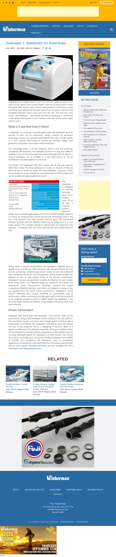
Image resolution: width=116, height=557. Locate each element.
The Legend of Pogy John (93, 128)
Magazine (69, 26)
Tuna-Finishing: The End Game (95, 131)
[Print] (50, 48)
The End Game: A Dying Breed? (95, 120)
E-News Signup (44, 2)
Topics (80, 26)
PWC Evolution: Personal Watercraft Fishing (93, 141)
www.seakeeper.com (32, 348)
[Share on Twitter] (46, 48)
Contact (56, 2)
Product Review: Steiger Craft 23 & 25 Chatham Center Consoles (44, 386)
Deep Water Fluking (91, 150)
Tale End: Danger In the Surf (94, 169)
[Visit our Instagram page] (9, 3)
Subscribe (55, 490)
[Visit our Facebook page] (3, 3)
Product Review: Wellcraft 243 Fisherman (71, 385)
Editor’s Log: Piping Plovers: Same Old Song (94, 160)
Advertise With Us (34, 490)
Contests (92, 26)
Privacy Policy (82, 522)
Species (56, 26)
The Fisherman (14, 29)
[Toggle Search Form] (111, 29)
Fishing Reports (40, 26)
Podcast (36, 33)
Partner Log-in (74, 490)
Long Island (88, 271)
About (23, 2)
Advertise (32, 2)
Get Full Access (94, 44)
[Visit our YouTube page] (13, 3)
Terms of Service (67, 522)
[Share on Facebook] (43, 48)
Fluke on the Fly (89, 173)
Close (2, 556)
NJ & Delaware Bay (92, 274)
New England (89, 269)
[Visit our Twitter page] (6, 3)
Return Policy (95, 490)
